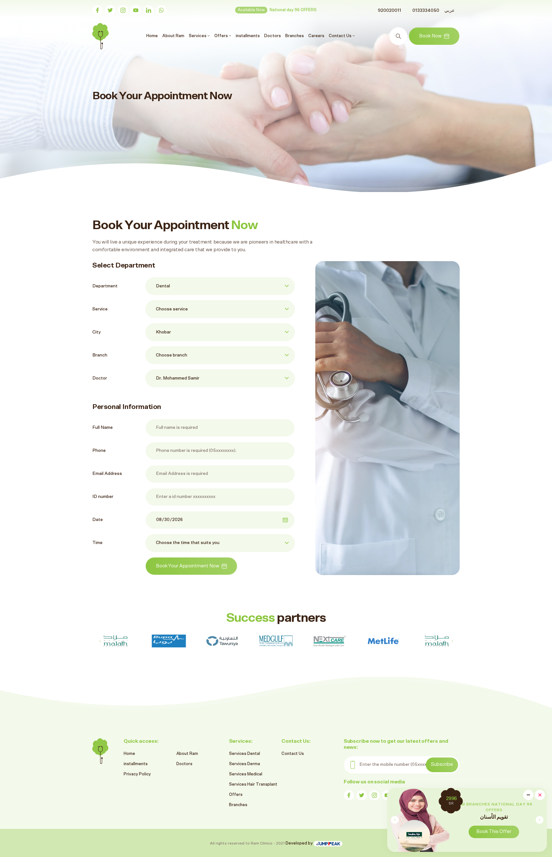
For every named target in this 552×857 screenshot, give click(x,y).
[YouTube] (136, 10)
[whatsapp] (161, 10)
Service (100, 309)
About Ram (173, 36)
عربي (449, 10)
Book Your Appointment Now (187, 566)
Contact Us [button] (340, 36)
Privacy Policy (137, 774)
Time (97, 543)
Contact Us (292, 754)
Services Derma (244, 764)
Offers (235, 795)
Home (152, 35)
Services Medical (245, 774)
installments (248, 36)
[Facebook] (97, 10)
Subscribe (442, 764)
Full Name (102, 427)
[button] (539, 820)
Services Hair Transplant (253, 784)
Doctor (99, 378)
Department (105, 286)
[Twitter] (110, 10)
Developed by (300, 843)
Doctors (272, 36)
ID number (102, 496)
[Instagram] (123, 10)
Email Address (107, 473)
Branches (294, 36)
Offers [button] (221, 36)
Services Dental (244, 754)
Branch (99, 355)
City (96, 332)
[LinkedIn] (148, 10)
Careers (316, 36)
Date (97, 519)
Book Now (430, 36)
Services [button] (198, 36)
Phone (99, 450)
